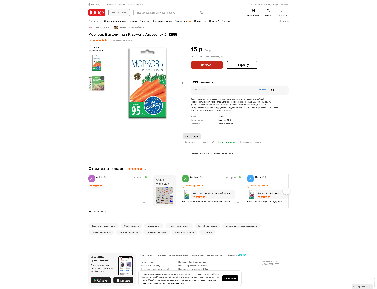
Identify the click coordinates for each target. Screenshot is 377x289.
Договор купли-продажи (250, 142)
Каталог (122, 12)
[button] (96, 63)
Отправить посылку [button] (115, 4)
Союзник (224, 119)
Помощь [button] (267, 4)
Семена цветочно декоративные (241, 225)
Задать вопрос (192, 136)
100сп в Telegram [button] (135, 4)
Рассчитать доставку (150, 265)
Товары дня (197, 254)
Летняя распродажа (115, 21)
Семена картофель (101, 232)
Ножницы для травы (156, 232)
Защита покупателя (227, 142)
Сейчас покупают (216, 254)
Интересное (200, 21)
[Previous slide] (112, 83)
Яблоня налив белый (179, 225)
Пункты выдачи (147, 261)
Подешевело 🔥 (183, 21)
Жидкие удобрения (128, 232)
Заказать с (237, 254)
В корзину (242, 65)
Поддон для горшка (184, 232)
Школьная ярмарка (162, 21)
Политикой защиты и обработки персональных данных (179, 281)
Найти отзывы (189, 142)
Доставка (284, 21)
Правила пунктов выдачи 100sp (193, 268)
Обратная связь (363, 286)
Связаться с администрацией (154, 268)
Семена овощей (225, 123)
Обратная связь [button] (281, 4)
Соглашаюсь (230, 278)
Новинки (133, 21)
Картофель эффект (207, 225)
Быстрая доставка (178, 254)
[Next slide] (182, 83)
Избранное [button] (256, 4)
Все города (96, 4)
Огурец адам (154, 225)
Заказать (206, 65)
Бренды (226, 21)
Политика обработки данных (192, 261)
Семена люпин (131, 225)
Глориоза (207, 232)
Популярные (94, 21)
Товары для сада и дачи (103, 225)
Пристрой (214, 21)
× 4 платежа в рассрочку (206, 56)
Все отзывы (96, 211)
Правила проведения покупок (192, 265)
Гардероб (145, 21)
